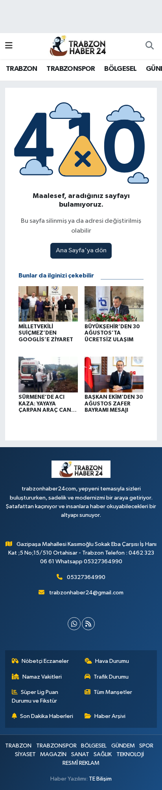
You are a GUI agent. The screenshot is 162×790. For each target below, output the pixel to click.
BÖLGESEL (120, 68)
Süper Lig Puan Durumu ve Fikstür (35, 696)
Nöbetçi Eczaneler (45, 661)
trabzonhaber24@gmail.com (86, 593)
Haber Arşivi (109, 716)
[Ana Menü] (9, 46)
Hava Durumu (112, 661)
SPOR (146, 746)
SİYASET (25, 754)
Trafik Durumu (111, 677)
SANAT (80, 754)
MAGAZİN (53, 754)
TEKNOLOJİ (130, 754)
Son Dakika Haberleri (46, 716)
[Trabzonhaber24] (77, 45)
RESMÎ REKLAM (81, 763)
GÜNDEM (123, 746)
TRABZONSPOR (70, 68)
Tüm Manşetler (113, 692)
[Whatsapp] (74, 623)
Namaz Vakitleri (42, 677)
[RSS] (88, 623)
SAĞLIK (103, 754)
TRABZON (21, 68)
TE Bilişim (100, 779)
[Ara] (149, 46)
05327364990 (86, 577)
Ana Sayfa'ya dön (81, 250)
